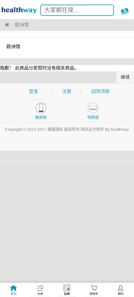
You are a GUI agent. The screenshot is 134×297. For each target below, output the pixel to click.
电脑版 (93, 117)
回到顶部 (100, 91)
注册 (66, 91)
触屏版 (41, 117)
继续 (125, 77)
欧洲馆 (22, 24)
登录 (33, 91)
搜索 (103, 11)
